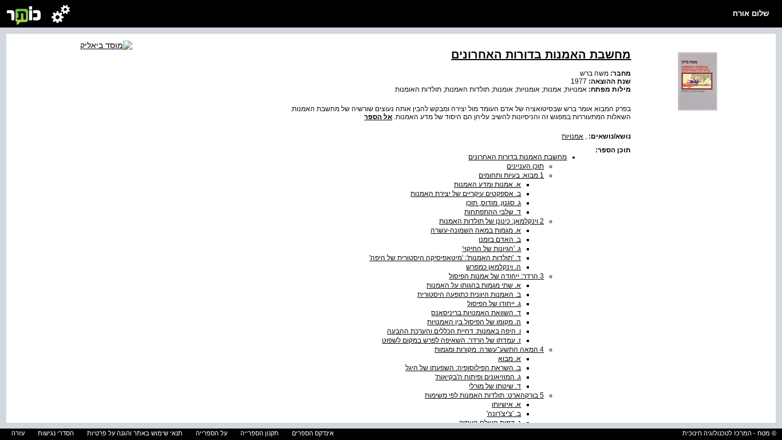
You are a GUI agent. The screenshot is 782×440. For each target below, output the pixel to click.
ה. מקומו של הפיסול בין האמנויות (474, 322)
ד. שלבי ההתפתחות (492, 212)
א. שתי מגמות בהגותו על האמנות (473, 285)
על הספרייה (211, 433)
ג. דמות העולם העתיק (490, 423)
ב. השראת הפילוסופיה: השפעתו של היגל (463, 368)
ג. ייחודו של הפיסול (494, 304)
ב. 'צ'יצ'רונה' (504, 414)
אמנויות (572, 136)
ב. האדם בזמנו (500, 239)
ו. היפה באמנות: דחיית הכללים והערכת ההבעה (454, 331)
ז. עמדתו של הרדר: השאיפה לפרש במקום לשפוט (451, 340)
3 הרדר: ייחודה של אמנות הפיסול (496, 276)
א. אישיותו (506, 404)
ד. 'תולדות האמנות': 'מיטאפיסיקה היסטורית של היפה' (445, 258)
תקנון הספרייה (259, 433)
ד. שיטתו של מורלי (495, 386)
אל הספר (378, 117)
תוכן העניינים (525, 166)
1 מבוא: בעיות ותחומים (511, 175)
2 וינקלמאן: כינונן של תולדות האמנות (491, 221)
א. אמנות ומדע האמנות (487, 184)
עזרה (18, 433)
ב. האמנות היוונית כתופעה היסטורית (469, 294)
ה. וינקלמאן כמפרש (493, 267)
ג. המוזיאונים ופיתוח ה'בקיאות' (478, 377)
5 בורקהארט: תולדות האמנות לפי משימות (484, 395)
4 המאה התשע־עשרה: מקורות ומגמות (489, 349)
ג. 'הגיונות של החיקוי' (491, 249)
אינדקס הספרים (313, 433)
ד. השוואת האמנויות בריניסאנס (476, 313)
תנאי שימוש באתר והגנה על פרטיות (135, 433)
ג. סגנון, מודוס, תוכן (493, 203)
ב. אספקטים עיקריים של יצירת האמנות (465, 194)
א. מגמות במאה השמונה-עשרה (476, 230)
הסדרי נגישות (56, 433)
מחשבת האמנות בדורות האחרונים (517, 157)
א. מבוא (509, 359)
